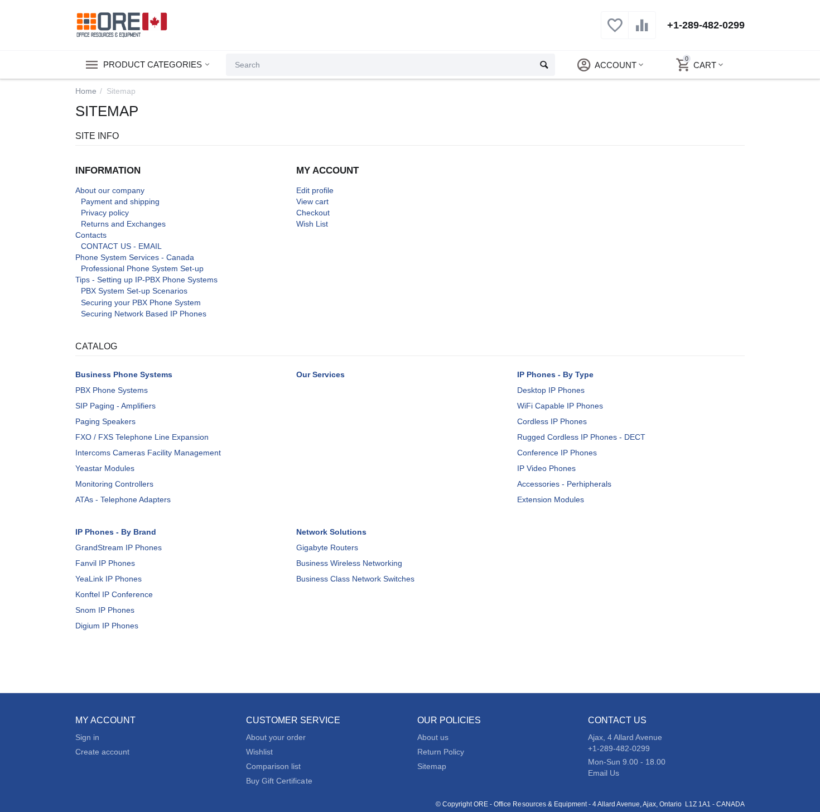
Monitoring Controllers (114, 483)
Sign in (87, 737)
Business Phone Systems (123, 374)
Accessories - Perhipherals (564, 483)
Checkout (313, 212)
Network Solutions (331, 531)
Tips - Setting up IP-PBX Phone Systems (146, 279)
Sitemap (431, 766)
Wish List (312, 223)
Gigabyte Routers (327, 547)
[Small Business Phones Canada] (121, 24)
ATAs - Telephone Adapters (123, 499)
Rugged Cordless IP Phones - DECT (581, 437)
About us (432, 737)
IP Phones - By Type (555, 374)
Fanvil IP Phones (105, 563)
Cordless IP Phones (552, 421)
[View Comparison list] (642, 31)
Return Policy (440, 751)
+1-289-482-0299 (706, 25)
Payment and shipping (120, 201)
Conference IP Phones (557, 452)
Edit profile (315, 190)
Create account (102, 751)
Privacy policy (105, 212)
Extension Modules (550, 499)
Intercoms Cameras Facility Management (148, 452)
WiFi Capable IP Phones (560, 405)
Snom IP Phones (104, 610)
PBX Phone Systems (111, 390)
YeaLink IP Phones (108, 578)
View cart (312, 201)
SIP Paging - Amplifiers (115, 405)
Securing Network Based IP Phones (143, 313)
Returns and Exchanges (123, 223)
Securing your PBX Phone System (141, 302)
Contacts (91, 234)
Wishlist (259, 751)
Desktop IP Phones (551, 390)
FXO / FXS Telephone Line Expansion (142, 437)
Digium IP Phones (106, 625)
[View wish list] (615, 31)
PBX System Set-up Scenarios (134, 290)
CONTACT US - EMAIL (121, 246)
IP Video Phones (546, 468)
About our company (109, 190)
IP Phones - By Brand (115, 531)
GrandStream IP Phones (118, 547)
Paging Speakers (105, 421)
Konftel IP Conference (114, 594)
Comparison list (273, 766)
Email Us (603, 772)
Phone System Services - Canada (134, 257)
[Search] (544, 65)
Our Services (320, 374)
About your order (276, 737)
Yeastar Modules (104, 468)
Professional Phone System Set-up (142, 268)
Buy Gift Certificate (279, 780)
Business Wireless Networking (349, 563)
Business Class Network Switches (355, 578)
